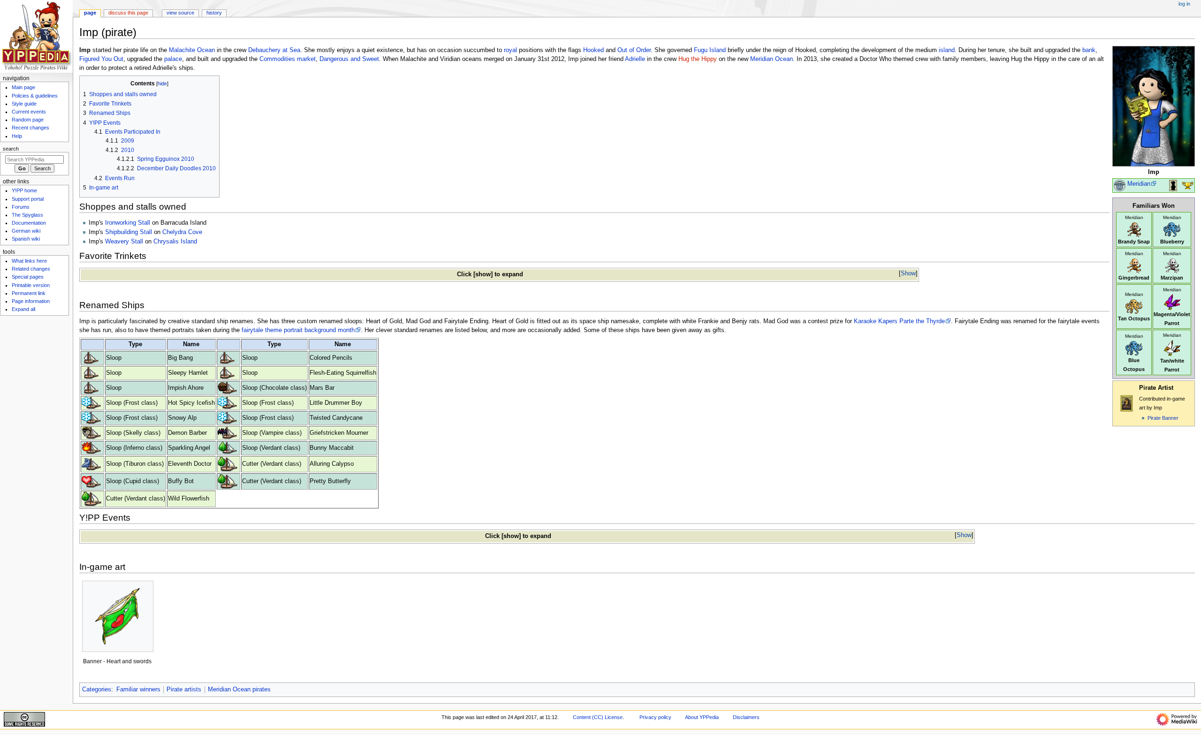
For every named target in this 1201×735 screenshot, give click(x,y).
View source (180, 12)
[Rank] (1119, 185)
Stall (144, 223)
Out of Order (634, 50)
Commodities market (287, 59)
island (947, 50)
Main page (23, 87)
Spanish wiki (26, 239)
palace (173, 59)
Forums (21, 207)
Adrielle (635, 59)
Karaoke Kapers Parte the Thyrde (899, 321)
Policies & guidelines (35, 96)
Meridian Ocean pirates (239, 689)
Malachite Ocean (192, 50)
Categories (96, 689)
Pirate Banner (1163, 418)
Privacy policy (655, 717)
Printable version (31, 285)
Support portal (28, 199)
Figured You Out (101, 59)
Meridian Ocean (771, 59)
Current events (29, 111)
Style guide (24, 103)
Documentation (29, 223)
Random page (28, 119)
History (214, 12)
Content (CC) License (598, 717)
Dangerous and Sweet (349, 59)
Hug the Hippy (697, 59)
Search (11, 149)
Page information (31, 301)
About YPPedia (702, 717)
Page (90, 12)
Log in (1184, 4)
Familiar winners (138, 689)
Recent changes (30, 127)
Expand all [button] (23, 309)
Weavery (117, 241)
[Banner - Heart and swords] (117, 616)
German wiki (26, 231)
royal (510, 50)
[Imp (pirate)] (1153, 106)
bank (1088, 50)
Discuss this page (128, 12)
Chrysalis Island (175, 241)
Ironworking (120, 223)
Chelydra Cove (182, 232)
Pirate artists (184, 689)
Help (17, 136)
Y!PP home (24, 190)
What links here (29, 261)
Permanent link (29, 293)
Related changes (31, 269)
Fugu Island (710, 50)
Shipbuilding (121, 232)
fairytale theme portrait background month (298, 330)
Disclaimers (746, 717)
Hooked (593, 50)
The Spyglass (27, 215)
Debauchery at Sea (274, 50)
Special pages (28, 277)
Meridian (1138, 184)
